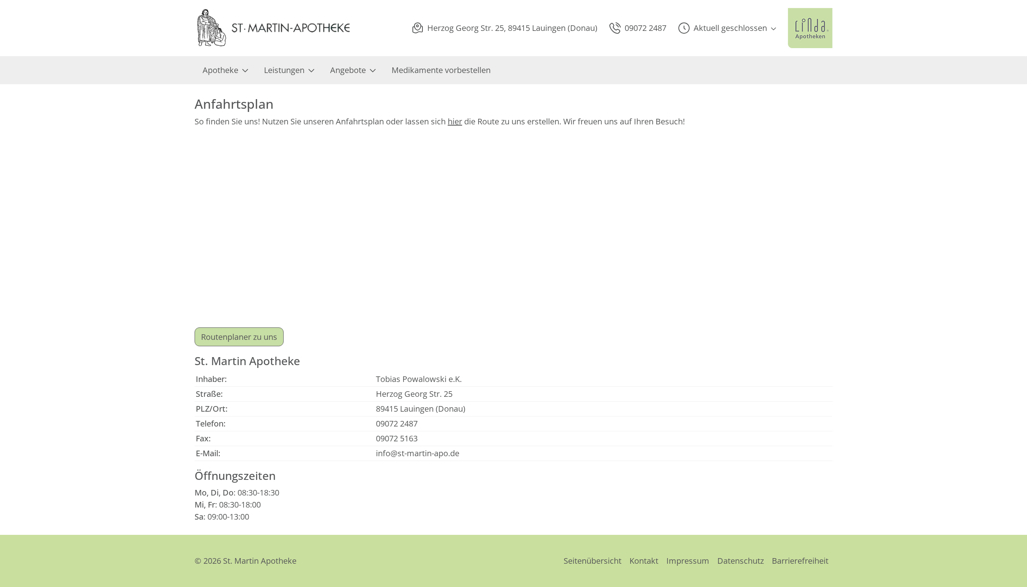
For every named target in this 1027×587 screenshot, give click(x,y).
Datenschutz (740, 560)
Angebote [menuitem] (348, 70)
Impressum (687, 560)
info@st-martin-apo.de (417, 453)
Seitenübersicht (592, 560)
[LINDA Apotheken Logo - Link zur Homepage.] (810, 28)
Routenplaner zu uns (239, 336)
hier (455, 121)
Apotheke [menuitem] (220, 70)
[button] (727, 28)
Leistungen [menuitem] (284, 70)
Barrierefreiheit (800, 560)
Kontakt (643, 560)
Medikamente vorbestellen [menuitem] (441, 70)
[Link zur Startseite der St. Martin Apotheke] (273, 28)
